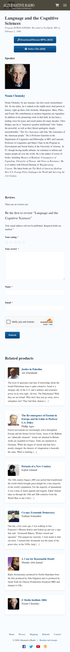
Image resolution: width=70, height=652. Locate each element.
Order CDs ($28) (36, 49)
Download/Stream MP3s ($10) (36, 40)
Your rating (12, 237)
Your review (12, 249)
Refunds (46, 634)
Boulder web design (48, 640)
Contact (57, 634)
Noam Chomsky (15, 96)
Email (9, 302)
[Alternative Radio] (18, 4)
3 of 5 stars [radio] (15, 242)
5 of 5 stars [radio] (23, 242)
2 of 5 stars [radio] (11, 242)
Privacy (22, 634)
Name (9, 286)
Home (11, 634)
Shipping (34, 634)
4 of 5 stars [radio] (19, 242)
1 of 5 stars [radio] (6, 242)
